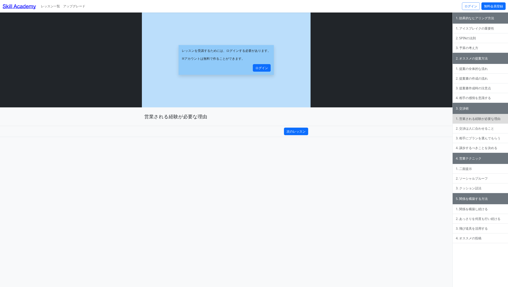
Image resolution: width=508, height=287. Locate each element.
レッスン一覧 (50, 6)
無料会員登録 (493, 6)
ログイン (471, 6)
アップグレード (74, 6)
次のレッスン (296, 131)
